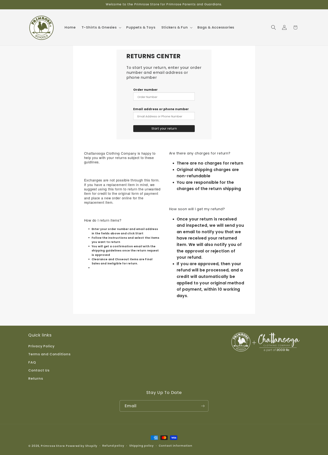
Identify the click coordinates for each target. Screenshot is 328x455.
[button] (101, 27)
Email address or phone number (161, 109)
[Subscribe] (202, 406)
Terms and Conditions (49, 354)
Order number (145, 90)
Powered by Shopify (81, 446)
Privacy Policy (41, 346)
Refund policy (113, 446)
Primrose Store (53, 446)
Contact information (175, 446)
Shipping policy (141, 446)
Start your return (164, 128)
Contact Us (39, 370)
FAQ (32, 362)
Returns (35, 378)
